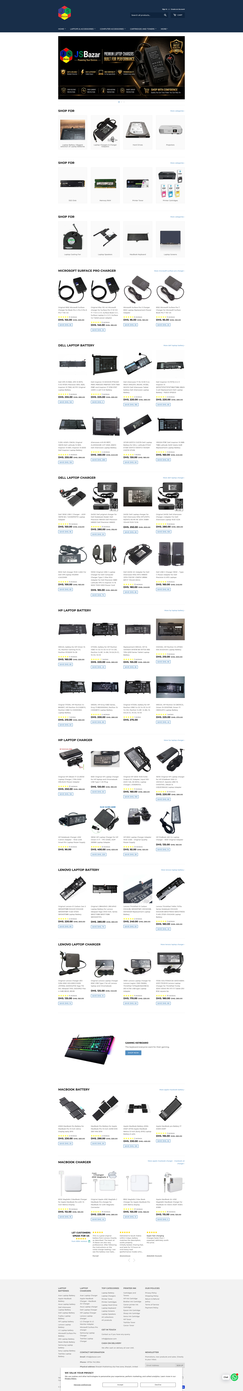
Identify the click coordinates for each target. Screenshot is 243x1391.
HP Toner (127, 1319)
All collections (107, 1317)
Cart (179, 15)
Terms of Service (152, 1305)
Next (179, 67)
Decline (158, 1385)
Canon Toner (128, 1325)
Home (61, 29)
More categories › (177, 111)
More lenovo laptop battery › (173, 870)
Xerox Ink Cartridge (131, 1316)
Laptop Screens (108, 1311)
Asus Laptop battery (66, 1304)
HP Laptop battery (66, 1321)
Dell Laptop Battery (66, 1313)
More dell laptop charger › (174, 478)
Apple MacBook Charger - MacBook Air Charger (88, 1301)
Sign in (164, 9)
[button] (63, 317)
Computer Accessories (112, 29)
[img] (81, 1238)
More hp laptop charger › (174, 740)
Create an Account (178, 9)
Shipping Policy (151, 1296)
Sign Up (180, 1365)
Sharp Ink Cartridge (131, 1313)
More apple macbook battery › (172, 1090)
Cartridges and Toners (142, 29)
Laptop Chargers (109, 1296)
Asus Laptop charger (89, 1307)
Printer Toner (107, 1299)
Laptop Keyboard (109, 1308)
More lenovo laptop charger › (173, 944)
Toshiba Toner (129, 1322)
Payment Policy (151, 1308)
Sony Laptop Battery (66, 1351)
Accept (120, 1385)
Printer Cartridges (109, 1302)
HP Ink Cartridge (130, 1298)
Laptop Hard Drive (109, 1305)
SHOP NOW (133, 1053)
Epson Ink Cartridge (131, 1310)
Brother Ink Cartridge (132, 1302)
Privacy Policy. (71, 1378)
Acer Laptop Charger (88, 1295)
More (163, 29)
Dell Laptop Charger (88, 1310)
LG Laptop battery (65, 1330)
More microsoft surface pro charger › (169, 271)
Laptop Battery (108, 1293)
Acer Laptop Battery (66, 1295)
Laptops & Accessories (82, 29)
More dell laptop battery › (174, 345)
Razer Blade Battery (66, 1342)
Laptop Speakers (109, 1314)
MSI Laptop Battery (66, 1339)
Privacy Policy (151, 1293)
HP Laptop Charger (88, 1313)
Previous (63, 67)
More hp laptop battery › (174, 610)
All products (107, 1320)
